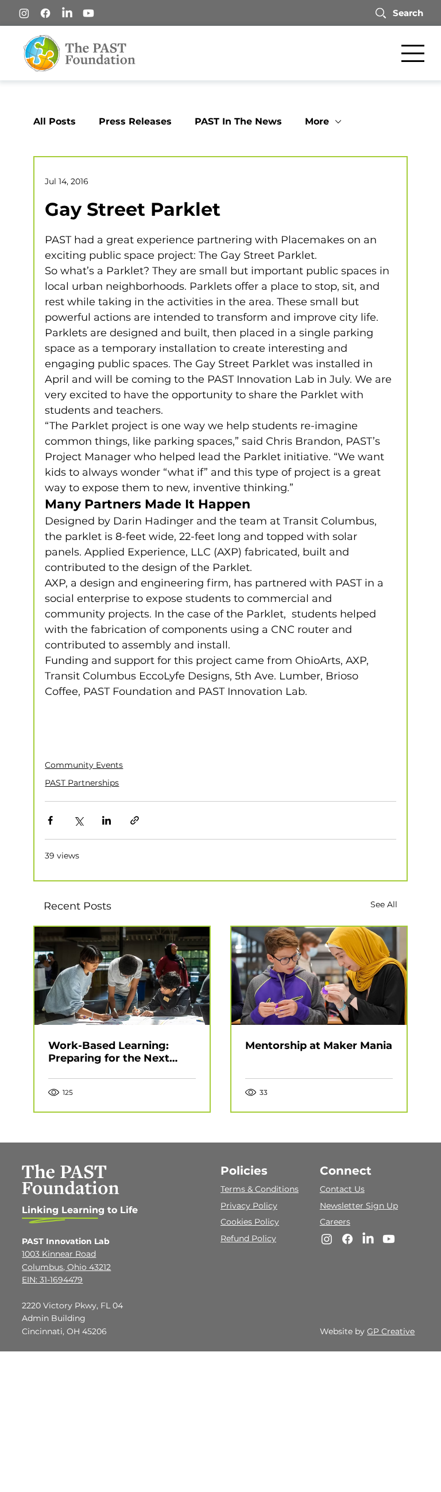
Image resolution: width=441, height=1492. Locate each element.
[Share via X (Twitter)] (78, 820)
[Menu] (413, 53)
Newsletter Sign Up (359, 1205)
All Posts (54, 121)
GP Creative (391, 1331)
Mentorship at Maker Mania (318, 1045)
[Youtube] (88, 13)
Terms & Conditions (259, 1189)
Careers (335, 1222)
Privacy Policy (248, 1205)
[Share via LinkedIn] (106, 820)
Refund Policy (248, 1238)
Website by (343, 1331)
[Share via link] (134, 820)
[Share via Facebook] (50, 820)
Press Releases (135, 121)
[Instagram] (24, 13)
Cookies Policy (249, 1222)
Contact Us (342, 1189)
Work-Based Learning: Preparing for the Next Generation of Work (108, 1051)
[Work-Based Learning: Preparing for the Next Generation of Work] (122, 976)
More (317, 121)
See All (383, 904)
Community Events (84, 765)
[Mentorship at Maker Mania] (319, 976)
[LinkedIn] (67, 13)
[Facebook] (45, 13)
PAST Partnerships (82, 783)
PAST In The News (238, 121)
